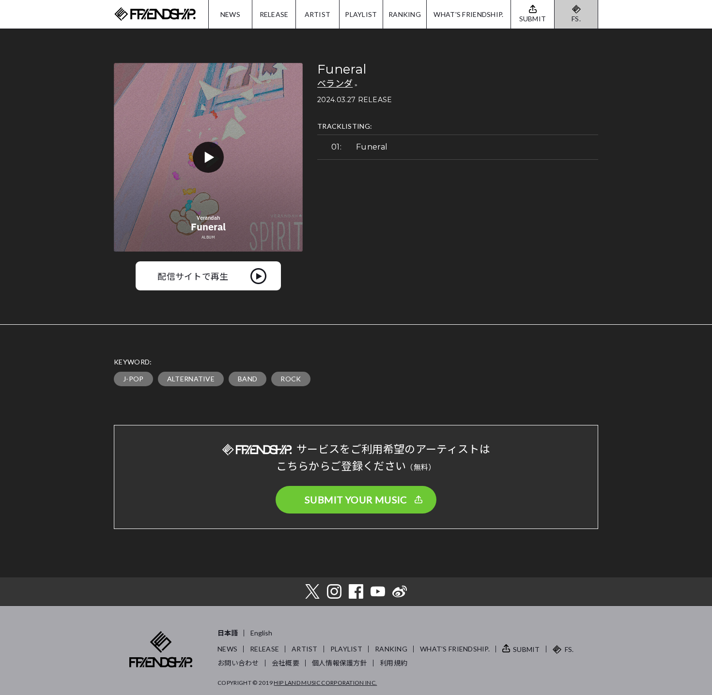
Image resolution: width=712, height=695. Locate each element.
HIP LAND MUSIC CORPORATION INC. (325, 682)
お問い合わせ (238, 663)
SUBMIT (526, 649)
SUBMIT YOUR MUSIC (356, 499)
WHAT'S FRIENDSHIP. (468, 14)
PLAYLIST (361, 14)
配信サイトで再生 (193, 276)
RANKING (404, 14)
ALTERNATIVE (191, 379)
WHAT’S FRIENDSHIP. (455, 649)
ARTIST (318, 14)
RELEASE (274, 14)
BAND (247, 379)
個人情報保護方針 (339, 663)
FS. (576, 19)
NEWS (230, 14)
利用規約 (393, 663)
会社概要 (285, 663)
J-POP (133, 379)
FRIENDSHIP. (155, 14)
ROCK (290, 379)
